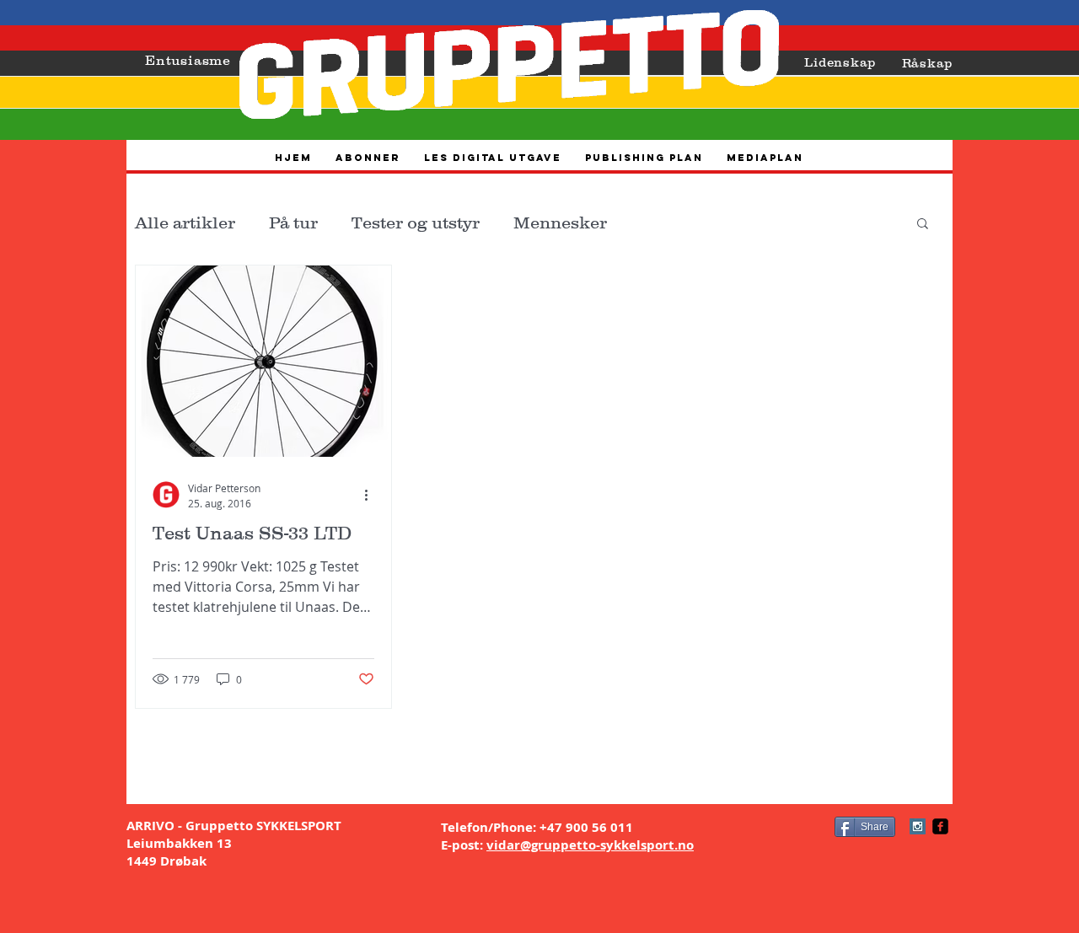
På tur (293, 222)
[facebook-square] (940, 826)
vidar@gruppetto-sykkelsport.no (590, 845)
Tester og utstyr (416, 222)
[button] (923, 224)
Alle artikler (185, 222)
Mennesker (560, 222)
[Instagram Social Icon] (918, 826)
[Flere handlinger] (372, 495)
